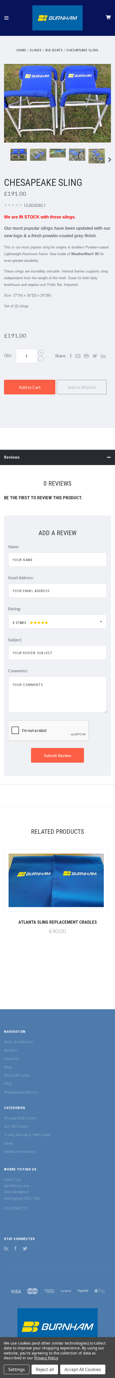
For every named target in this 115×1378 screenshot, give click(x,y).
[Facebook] (15, 1249)
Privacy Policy (45, 1357)
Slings (8, 1143)
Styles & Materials (18, 1041)
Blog (7, 1067)
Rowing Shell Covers (20, 1118)
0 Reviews (34, 205)
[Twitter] (25, 1249)
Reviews (12, 457)
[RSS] (6, 1249)
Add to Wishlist (82, 387)
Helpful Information (20, 1151)
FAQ (7, 1083)
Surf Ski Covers (16, 1126)
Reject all (45, 1369)
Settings (16, 1369)
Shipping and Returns (21, 1092)
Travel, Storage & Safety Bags (27, 1134)
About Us (11, 1058)
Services (10, 1050)
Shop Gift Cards (17, 1075)
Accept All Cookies (82, 1369)
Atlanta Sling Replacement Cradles (57, 922)
